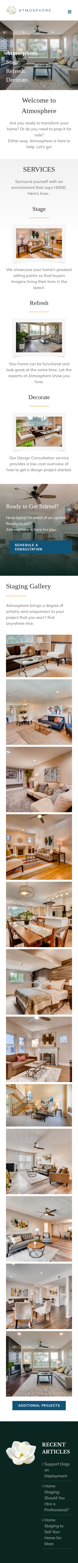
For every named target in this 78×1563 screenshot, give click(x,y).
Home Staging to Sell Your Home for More (53, 1531)
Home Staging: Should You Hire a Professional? (56, 1497)
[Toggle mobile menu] (70, 12)
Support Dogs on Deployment (57, 1469)
